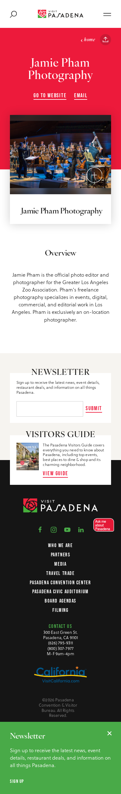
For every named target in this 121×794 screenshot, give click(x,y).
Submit (94, 408)
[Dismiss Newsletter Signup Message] (109, 733)
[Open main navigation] (107, 14)
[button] (102, 525)
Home (89, 39)
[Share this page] (105, 39)
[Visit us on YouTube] (67, 529)
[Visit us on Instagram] (54, 529)
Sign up (17, 781)
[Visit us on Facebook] (40, 529)
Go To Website (50, 95)
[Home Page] (60, 14)
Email (80, 95)
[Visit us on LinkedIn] (81, 529)
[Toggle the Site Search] (13, 14)
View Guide (55, 473)
